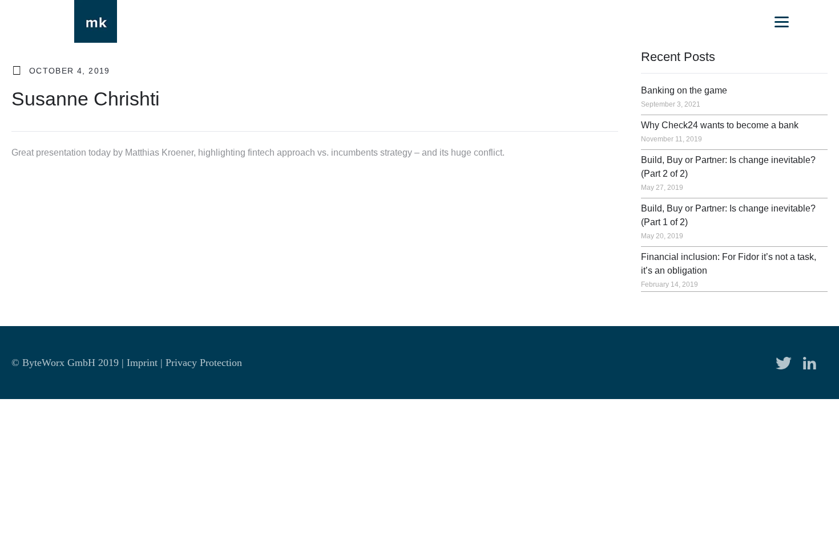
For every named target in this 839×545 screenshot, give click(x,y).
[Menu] (781, 21)
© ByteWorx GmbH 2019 (66, 362)
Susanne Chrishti (85, 98)
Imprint (142, 362)
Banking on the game (684, 90)
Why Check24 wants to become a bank (719, 125)
